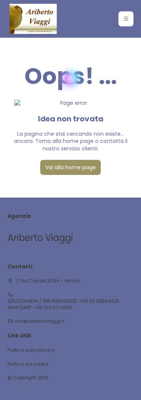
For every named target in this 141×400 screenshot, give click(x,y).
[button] (125, 18)
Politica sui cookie (28, 364)
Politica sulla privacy (31, 350)
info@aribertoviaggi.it (40, 321)
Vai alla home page (70, 167)
